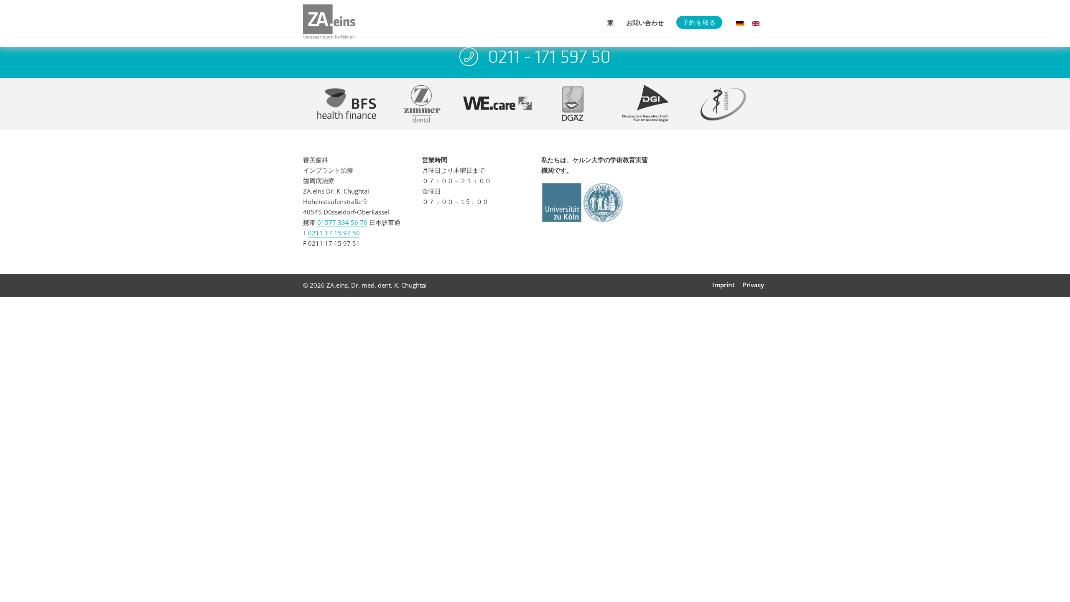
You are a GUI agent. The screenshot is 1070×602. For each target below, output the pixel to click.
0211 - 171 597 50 (549, 56)
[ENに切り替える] (756, 23)
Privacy (753, 285)
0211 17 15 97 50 (334, 233)
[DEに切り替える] (740, 23)
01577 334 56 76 (342, 222)
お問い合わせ (645, 22)
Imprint (723, 285)
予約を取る (699, 22)
